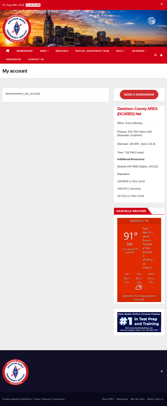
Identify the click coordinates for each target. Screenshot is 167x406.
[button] (155, 55)
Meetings (62, 51)
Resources (13, 59)
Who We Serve (137, 399)
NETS (119, 51)
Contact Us (36, 59)
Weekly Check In (155, 399)
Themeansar (58, 399)
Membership (25, 51)
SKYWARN (138, 51)
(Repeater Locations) (129, 135)
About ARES (108, 399)
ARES (43, 51)
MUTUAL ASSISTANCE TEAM (92, 51)
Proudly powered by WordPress (17, 399)
